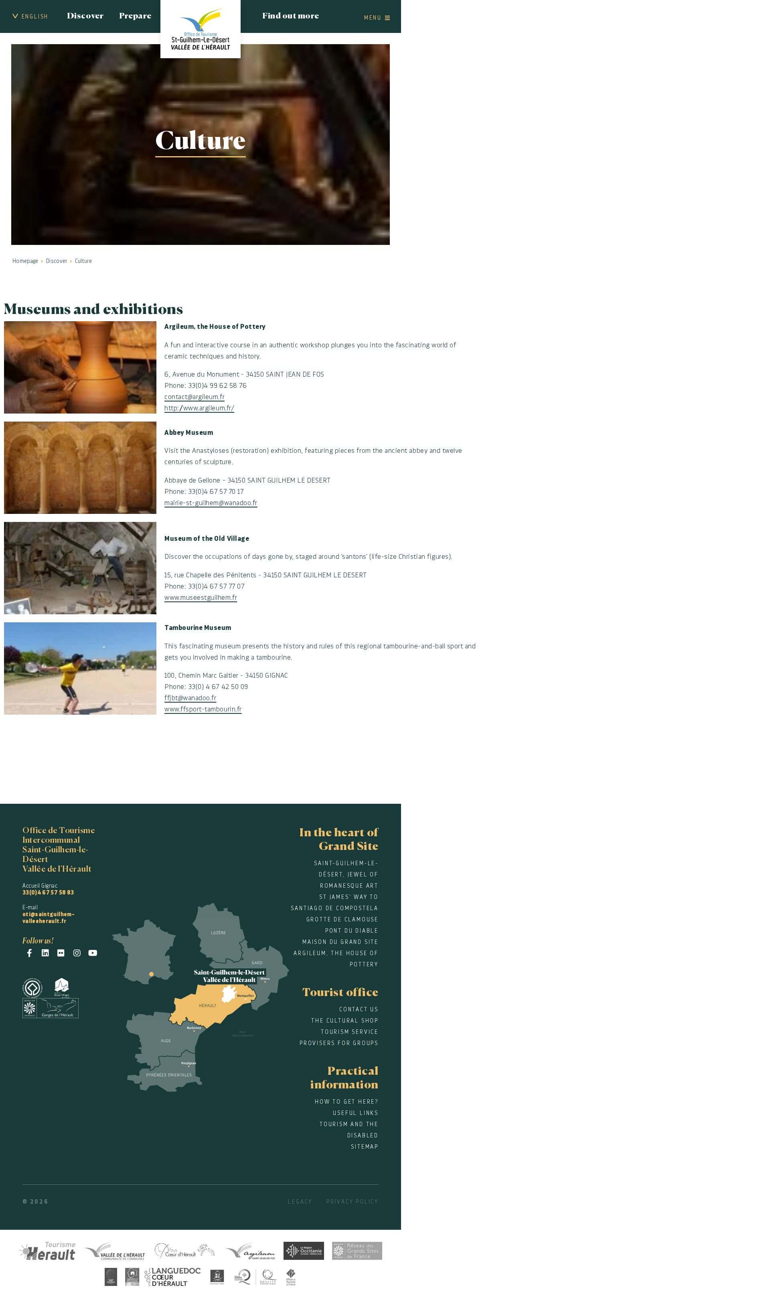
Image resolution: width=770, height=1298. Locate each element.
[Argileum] (250, 1249)
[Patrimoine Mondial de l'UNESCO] (38, 986)
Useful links (356, 1113)
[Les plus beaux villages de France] (68, 986)
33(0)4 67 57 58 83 (48, 892)
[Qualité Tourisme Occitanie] (256, 1275)
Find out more (290, 16)
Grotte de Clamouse (342, 919)
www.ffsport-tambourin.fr (203, 709)
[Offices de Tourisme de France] (291, 1275)
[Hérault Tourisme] (47, 1249)
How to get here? (347, 1101)
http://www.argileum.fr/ (199, 408)
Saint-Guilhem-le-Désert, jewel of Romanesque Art (346, 874)
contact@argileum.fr (194, 396)
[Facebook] (29, 953)
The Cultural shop (345, 1020)
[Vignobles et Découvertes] (163, 1275)
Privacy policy (352, 1201)
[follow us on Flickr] (61, 953)
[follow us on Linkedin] (45, 953)
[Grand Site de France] (56, 1006)
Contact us (359, 1009)
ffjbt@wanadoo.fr (190, 698)
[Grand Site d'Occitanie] (111, 1275)
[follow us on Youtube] (93, 953)
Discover (85, 16)
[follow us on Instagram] (77, 953)
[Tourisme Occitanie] (304, 1249)
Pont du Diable (352, 930)
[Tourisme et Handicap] (217, 1275)
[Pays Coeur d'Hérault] (184, 1249)
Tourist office (340, 992)
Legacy (300, 1201)
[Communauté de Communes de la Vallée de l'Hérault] (114, 1249)
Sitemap (365, 1146)
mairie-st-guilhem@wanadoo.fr (210, 502)
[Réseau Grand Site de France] (357, 1249)
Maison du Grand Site (340, 942)
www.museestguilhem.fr (200, 597)
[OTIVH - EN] (200, 29)
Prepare (135, 16)
